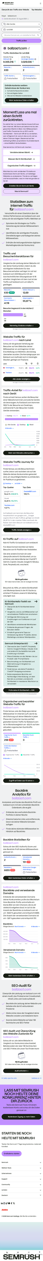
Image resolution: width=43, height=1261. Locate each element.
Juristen (4, 1190)
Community (6, 1184)
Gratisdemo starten (11, 1153)
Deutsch (5, 1195)
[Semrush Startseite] (8, 3)
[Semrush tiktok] (7, 1203)
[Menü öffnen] (40, 3)
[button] (28, 19)
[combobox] (19, 35)
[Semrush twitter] (14, 1203)
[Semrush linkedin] (2, 1203)
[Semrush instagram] (4, 1203)
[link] (15, 9)
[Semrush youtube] (9, 1203)
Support (4, 1179)
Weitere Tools (6, 1168)
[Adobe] (5, 1210)
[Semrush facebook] (11, 1203)
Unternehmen (7, 1173)
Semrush (5, 1162)
